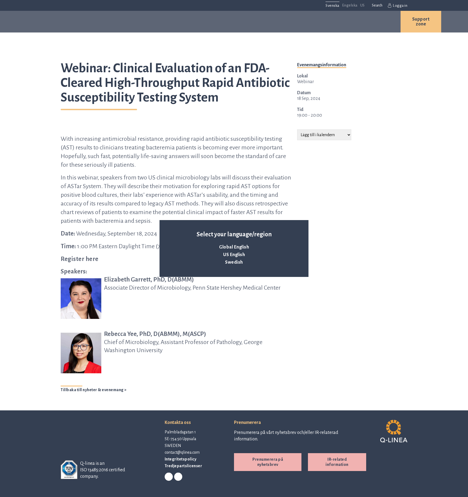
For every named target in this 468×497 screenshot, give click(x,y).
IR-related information (337, 462)
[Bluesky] (178, 477)
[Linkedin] (169, 477)
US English (234, 254)
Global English (234, 247)
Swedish (234, 262)
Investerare (323, 21)
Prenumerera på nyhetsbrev (267, 462)
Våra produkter (111, 21)
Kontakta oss (371, 21)
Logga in (400, 6)
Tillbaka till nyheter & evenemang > (94, 390)
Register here (80, 259)
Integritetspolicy (181, 459)
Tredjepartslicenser (183, 466)
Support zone (421, 22)
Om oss (245, 21)
